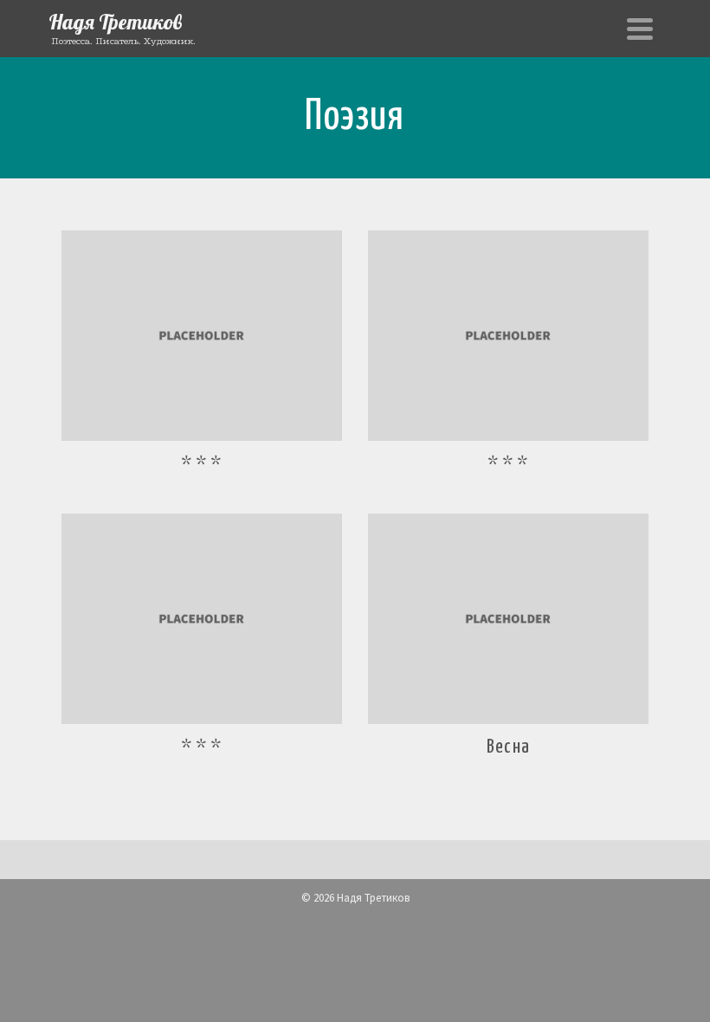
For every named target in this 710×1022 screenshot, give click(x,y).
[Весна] (508, 619)
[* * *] (201, 335)
